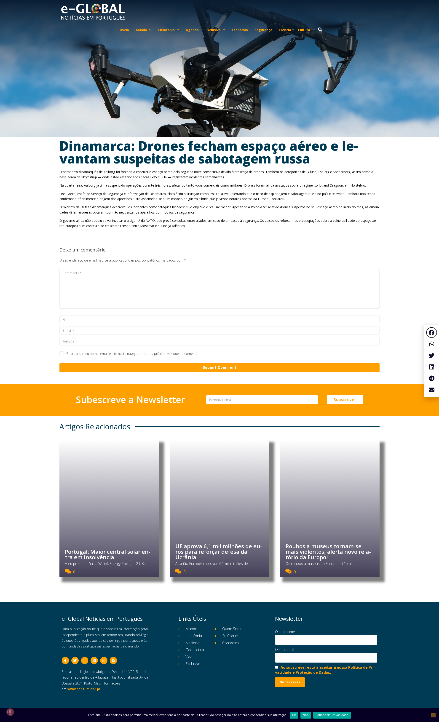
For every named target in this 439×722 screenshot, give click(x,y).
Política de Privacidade (332, 715)
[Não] (433, 715)
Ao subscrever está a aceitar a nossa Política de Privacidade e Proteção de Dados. (325, 670)
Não (306, 715)
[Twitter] (75, 660)
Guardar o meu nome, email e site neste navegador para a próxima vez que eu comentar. (132, 353)
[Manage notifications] (10, 712)
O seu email (284, 649)
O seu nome (285, 631)
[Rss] (113, 660)
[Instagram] (84, 660)
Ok (294, 715)
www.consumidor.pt (84, 689)
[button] (431, 332)
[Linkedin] (94, 660)
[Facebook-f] (65, 660)
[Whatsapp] (103, 660)
